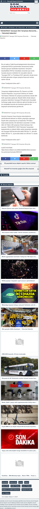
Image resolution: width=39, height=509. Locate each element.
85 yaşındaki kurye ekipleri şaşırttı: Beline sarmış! (20, 163)
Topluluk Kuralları (27, 489)
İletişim (27, 482)
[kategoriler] (37, 23)
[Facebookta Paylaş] (4, 58)
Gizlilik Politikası (15, 486)
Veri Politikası (6, 493)
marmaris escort (16, 506)
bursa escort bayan (32, 501)
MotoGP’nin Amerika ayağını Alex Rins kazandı (19, 168)
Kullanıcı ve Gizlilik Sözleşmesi (11, 489)
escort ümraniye (13, 501)
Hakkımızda (13, 482)
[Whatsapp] (34, 58)
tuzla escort (23, 502)
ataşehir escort (31, 502)
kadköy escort (28, 504)
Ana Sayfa (4, 27)
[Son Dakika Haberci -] (19, 7)
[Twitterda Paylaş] (14, 58)
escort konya (24, 506)
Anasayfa (5, 482)
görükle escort (23, 501)
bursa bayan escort (5, 502)
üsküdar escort (4, 501)
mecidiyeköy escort (10, 508)
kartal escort (20, 504)
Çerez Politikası (26, 486)
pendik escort (13, 504)
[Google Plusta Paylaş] (24, 58)
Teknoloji (12, 27)
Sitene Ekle (5, 486)
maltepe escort (4, 504)
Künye (20, 482)
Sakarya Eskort (15, 502)
